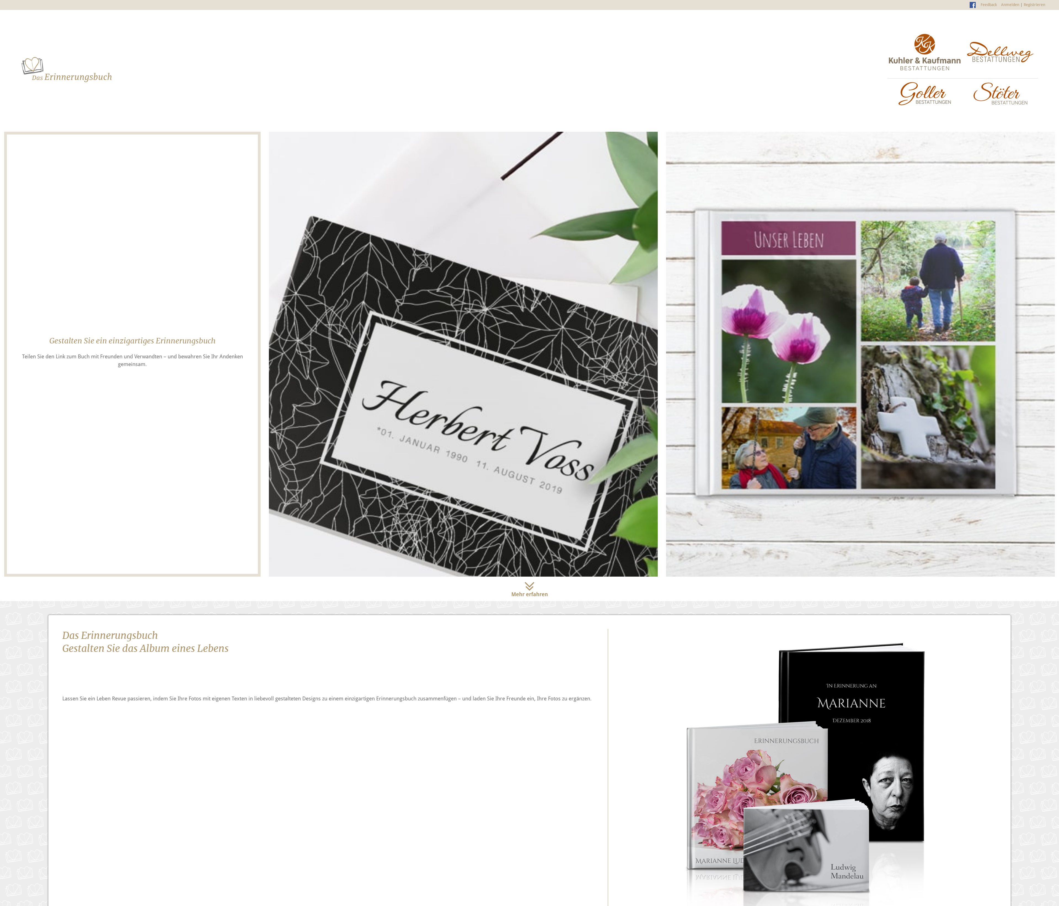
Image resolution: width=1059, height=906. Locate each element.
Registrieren (1034, 4)
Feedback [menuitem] (989, 4)
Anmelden (1010, 4)
